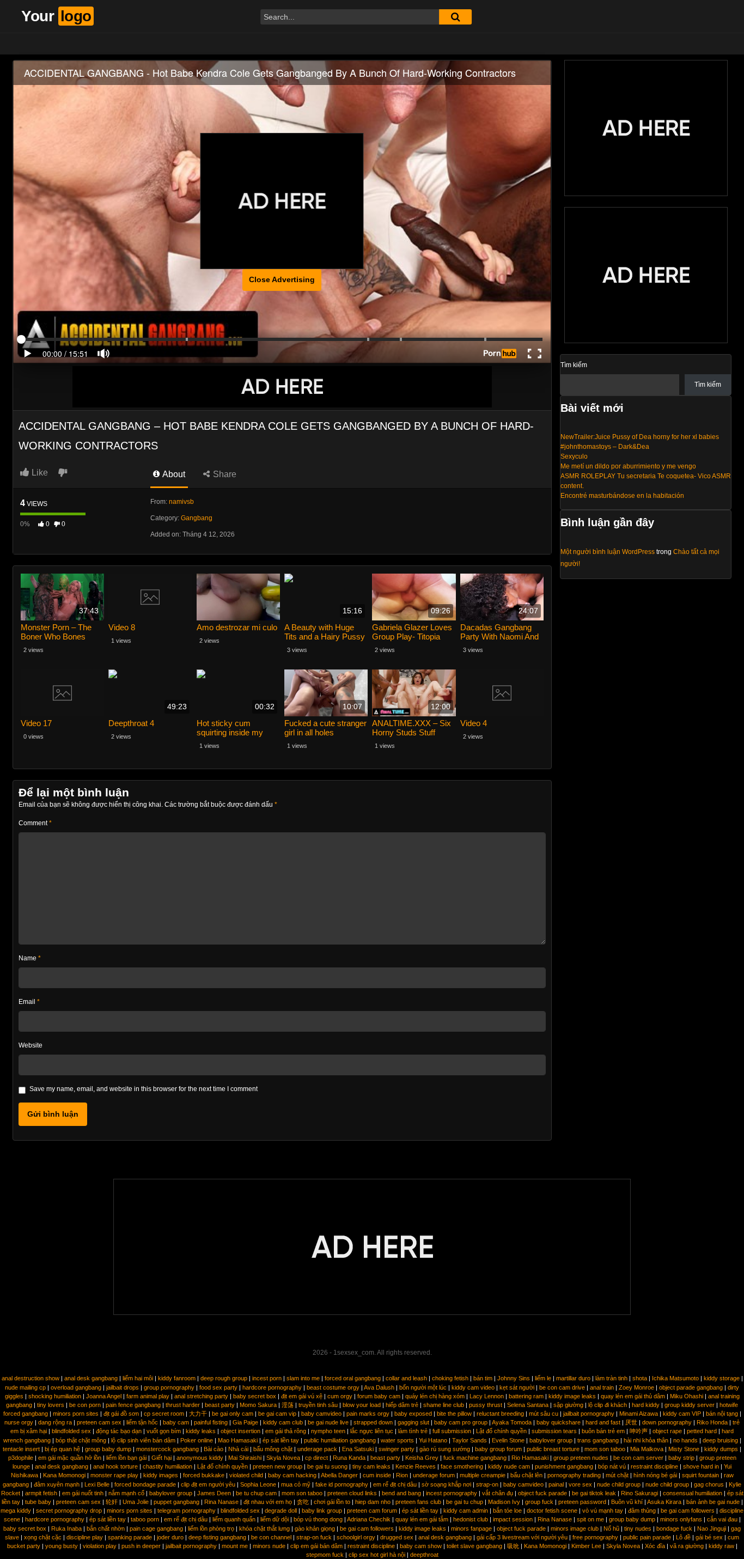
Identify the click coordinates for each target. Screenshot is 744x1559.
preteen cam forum (372, 1510)
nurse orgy (18, 1422)
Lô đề (683, 1537)
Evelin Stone (508, 1440)
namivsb (181, 502)
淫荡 (288, 1405)
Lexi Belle (96, 1484)
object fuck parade (542, 1493)
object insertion (240, 1431)
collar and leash (406, 1378)
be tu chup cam (256, 1493)
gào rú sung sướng (444, 1449)
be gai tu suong (327, 1466)
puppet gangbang (176, 1502)
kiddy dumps (721, 1449)
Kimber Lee (586, 1546)
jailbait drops (122, 1387)
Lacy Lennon (486, 1396)
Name (30, 958)
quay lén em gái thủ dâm (633, 1396)
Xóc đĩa (655, 1546)
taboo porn (145, 1519)
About (173, 474)
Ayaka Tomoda (512, 1422)
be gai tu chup (464, 1502)
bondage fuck (674, 1528)
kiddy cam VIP (682, 1413)
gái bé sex (709, 1537)
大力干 (198, 1413)
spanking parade (130, 1537)
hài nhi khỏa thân (646, 1440)
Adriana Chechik (369, 1519)
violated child (246, 1475)
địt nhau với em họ (267, 1502)
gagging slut (413, 1422)
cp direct (316, 1457)
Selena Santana (527, 1405)
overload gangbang (76, 1387)
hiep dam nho (373, 1502)
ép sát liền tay (281, 1440)
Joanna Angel (103, 1396)
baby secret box (254, 1396)
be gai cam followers (688, 1510)
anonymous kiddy (199, 1457)
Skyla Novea (283, 1457)
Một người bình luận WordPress (607, 552)
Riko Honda (712, 1422)
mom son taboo (604, 1449)
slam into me (303, 1378)
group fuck (539, 1502)
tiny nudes (637, 1528)
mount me (235, 1546)
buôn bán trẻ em (603, 1431)
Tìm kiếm (573, 365)
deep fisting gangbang (217, 1537)
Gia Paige (245, 1422)
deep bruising (720, 1440)
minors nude (269, 1546)
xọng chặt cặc (43, 1537)
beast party (220, 1405)
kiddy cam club (283, 1422)
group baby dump (108, 1449)
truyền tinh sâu (318, 1405)
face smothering (462, 1466)
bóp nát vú (612, 1466)
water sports (397, 1440)
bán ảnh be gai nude (713, 1502)
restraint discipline (654, 1466)
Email (29, 1002)
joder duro (170, 1537)
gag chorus (709, 1484)
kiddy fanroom (177, 1378)
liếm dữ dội (274, 1519)
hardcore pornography (272, 1387)
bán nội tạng (722, 1413)
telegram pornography (186, 1510)
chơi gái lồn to (332, 1502)
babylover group (550, 1440)
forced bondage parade (145, 1484)
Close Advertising (282, 279)
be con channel (271, 1537)
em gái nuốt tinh (82, 1493)
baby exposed (413, 1413)
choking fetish (450, 1378)
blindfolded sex (71, 1431)
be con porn (85, 1405)
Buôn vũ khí (627, 1502)
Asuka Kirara (664, 1502)
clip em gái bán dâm (316, 1546)
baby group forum (498, 1449)
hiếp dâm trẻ (402, 1405)
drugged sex (396, 1537)
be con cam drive (562, 1387)
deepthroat (424, 1554)
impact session (513, 1519)
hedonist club (470, 1519)
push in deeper (141, 1546)
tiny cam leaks (371, 1466)
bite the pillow (454, 1413)
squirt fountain (700, 1475)
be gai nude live (328, 1422)
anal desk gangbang (91, 1378)
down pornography (667, 1422)
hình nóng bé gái (655, 1475)
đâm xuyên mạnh (57, 1484)
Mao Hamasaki (238, 1440)
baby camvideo (321, 1413)
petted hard (702, 1431)
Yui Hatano (433, 1440)
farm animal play (147, 1396)
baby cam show (421, 1546)
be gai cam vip (277, 1413)
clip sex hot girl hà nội (377, 1554)
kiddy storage (722, 1378)
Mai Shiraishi (244, 1457)
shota (639, 1378)
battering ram (526, 1396)
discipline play (84, 1537)
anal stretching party (201, 1396)
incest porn (267, 1378)
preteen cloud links (352, 1493)
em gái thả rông (285, 1431)
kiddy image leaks (572, 1396)
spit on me (590, 1519)
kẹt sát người (516, 1387)
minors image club (575, 1528)
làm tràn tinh (611, 1378)
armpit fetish (41, 1493)
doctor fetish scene (552, 1510)
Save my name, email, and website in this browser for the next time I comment (143, 1089)
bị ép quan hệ (62, 1449)
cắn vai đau (722, 1519)
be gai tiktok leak (594, 1493)
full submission (451, 1431)
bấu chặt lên (526, 1475)
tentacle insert (21, 1449)
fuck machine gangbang (475, 1457)
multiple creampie (482, 1475)
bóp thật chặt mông (81, 1440)
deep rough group (223, 1378)
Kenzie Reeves (415, 1466)
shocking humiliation (54, 1396)
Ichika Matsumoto (675, 1378)
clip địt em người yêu (208, 1484)
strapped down (373, 1422)
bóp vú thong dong (318, 1519)
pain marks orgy (367, 1413)
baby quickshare (558, 1422)
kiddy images (160, 1475)
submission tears (554, 1431)
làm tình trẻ (413, 1431)
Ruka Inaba (66, 1528)
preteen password (582, 1502)
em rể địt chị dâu (395, 1484)
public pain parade (647, 1537)
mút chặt (617, 1475)
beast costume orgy (333, 1387)
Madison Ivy (504, 1502)
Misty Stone (683, 1449)
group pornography (169, 1387)
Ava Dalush (379, 1387)
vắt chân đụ (497, 1493)
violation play (100, 1546)
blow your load (362, 1405)
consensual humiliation (692, 1493)
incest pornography (451, 1493)
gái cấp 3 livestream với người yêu (522, 1537)
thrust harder (183, 1405)
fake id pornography (341, 1484)
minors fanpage (471, 1528)
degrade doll (281, 1510)
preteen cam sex (99, 1422)
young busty (61, 1546)
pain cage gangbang (156, 1528)
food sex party (218, 1387)
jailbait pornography (588, 1413)
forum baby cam (378, 1396)
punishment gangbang (564, 1466)
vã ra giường (687, 1546)
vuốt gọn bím (164, 1431)
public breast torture (553, 1449)
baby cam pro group (460, 1422)
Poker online (196, 1440)
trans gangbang (598, 1440)
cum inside (377, 1475)
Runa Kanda (349, 1457)
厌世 (631, 1422)
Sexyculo (574, 456)
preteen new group (277, 1466)
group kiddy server (689, 1405)
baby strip (681, 1457)
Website (30, 1045)
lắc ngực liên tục (371, 1431)
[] (455, 17)
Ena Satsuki (358, 1449)
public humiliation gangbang (340, 1440)
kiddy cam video (473, 1387)
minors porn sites (76, 1413)
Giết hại (161, 1457)
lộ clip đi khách (607, 1405)
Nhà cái (238, 1449)
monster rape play (114, 1475)
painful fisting (211, 1422)
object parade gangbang (691, 1387)
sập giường (568, 1405)
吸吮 (513, 1546)
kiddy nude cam (509, 1466)
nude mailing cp (25, 1387)
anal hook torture (115, 1466)
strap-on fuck (314, 1537)
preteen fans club (418, 1502)
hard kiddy (646, 1405)
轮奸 (112, 1502)
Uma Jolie (136, 1502)
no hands (685, 1440)
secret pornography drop (69, 1510)
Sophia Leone (258, 1484)
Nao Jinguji (711, 1528)
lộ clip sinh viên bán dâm (143, 1440)
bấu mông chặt (272, 1449)
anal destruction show (30, 1378)
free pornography (595, 1537)
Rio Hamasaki (529, 1457)
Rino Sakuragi (639, 1493)
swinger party (396, 1449)
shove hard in (701, 1466)
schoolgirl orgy (356, 1537)
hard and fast (603, 1422)
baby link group (322, 1510)
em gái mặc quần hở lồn (69, 1457)
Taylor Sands (469, 1440)
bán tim (482, 1378)
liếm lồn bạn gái (126, 1457)
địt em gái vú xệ (301, 1396)
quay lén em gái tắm (421, 1519)
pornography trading (574, 1475)
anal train (602, 1387)
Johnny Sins (513, 1378)
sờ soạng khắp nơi (446, 1484)
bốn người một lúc (423, 1387)
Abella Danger (339, 1475)
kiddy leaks (201, 1431)
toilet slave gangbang (474, 1546)
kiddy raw (721, 1546)
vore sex (580, 1484)
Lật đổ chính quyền (501, 1431)
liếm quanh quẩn (233, 1519)
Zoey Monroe (636, 1387)
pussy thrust (485, 1405)
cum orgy (339, 1396)
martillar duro (573, 1378)
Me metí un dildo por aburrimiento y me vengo (628, 466)
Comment (35, 823)
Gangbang (196, 518)
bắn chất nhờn (106, 1528)
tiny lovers (50, 1405)
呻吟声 (639, 1431)
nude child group (619, 1484)
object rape (667, 1431)
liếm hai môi (138, 1378)
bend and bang (401, 1493)
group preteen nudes (580, 1457)
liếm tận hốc (142, 1422)
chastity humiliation (167, 1466)
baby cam (176, 1422)
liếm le (543, 1378)
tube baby (38, 1502)
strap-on (487, 1484)
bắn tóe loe (507, 1510)
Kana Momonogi (64, 1475)
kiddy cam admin (465, 1510)
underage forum (434, 1475)
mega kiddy (16, 1510)
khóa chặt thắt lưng (264, 1528)
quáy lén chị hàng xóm (435, 1396)
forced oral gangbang (353, 1378)
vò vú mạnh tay (602, 1510)
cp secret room (164, 1413)
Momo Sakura (258, 1405)
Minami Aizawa (638, 1413)
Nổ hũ (611, 1528)
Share (223, 474)
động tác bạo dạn (119, 1431)
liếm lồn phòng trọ (211, 1528)
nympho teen (328, 1431)
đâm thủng (642, 1510)
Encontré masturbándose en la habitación (622, 496)
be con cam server (638, 1457)
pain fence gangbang (133, 1405)
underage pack (317, 1449)
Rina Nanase (221, 1502)
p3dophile (20, 1457)
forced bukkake (203, 1475)
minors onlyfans (681, 1519)
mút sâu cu (543, 1413)
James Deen (214, 1493)
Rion (402, 1475)
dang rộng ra (55, 1422)
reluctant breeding (500, 1413)
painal (556, 1484)
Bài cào (213, 1449)
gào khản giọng (315, 1528)
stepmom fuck (325, 1554)
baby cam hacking (292, 1475)
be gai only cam (232, 1413)
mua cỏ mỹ (295, 1484)
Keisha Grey (421, 1457)
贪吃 (303, 1502)
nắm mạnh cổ (126, 1493)
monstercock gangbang (167, 1449)
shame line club (443, 1405)
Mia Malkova (646, 1449)
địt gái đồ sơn (121, 1413)
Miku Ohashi (686, 1396)
